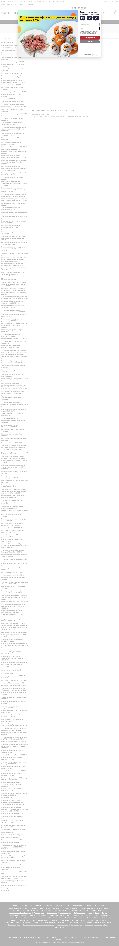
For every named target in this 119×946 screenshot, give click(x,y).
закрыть (90, 41)
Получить (89, 37)
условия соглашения (92, 33)
